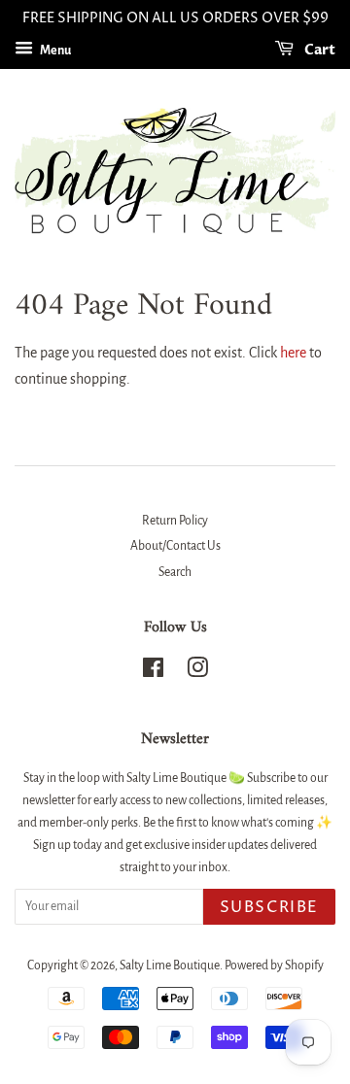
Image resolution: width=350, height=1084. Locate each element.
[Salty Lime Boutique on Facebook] (153, 672)
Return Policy (175, 520)
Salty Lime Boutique (170, 965)
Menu (54, 50)
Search (175, 572)
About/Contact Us (175, 546)
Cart (318, 50)
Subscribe (269, 907)
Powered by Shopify (274, 965)
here (293, 352)
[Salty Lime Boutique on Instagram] (197, 672)
